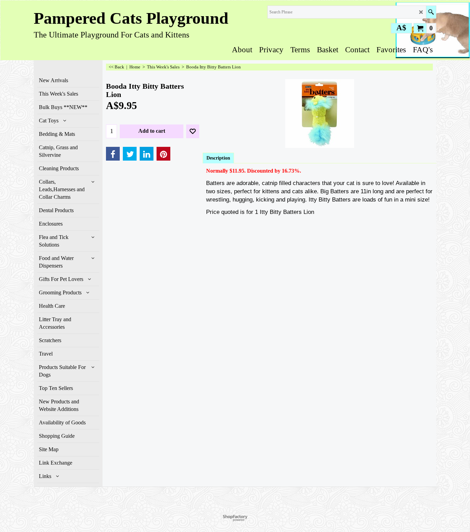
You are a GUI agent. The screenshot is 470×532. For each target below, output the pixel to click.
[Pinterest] (163, 154)
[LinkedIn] (146, 154)
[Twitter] (130, 154)
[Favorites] (192, 131)
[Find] (431, 12)
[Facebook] (113, 154)
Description (218, 158)
